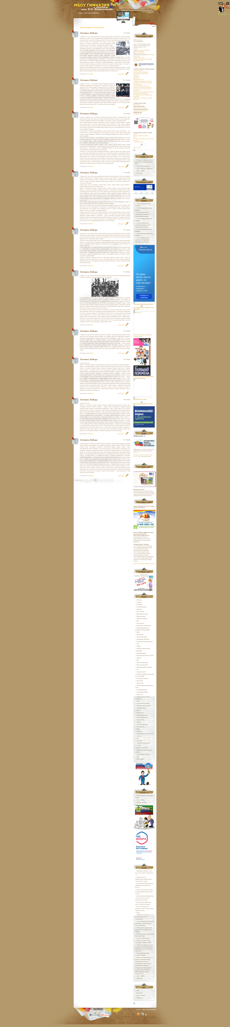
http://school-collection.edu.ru (143, 889)
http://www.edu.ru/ (141, 902)
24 (112, 480)
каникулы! (139, 658)
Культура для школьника (142, 665)
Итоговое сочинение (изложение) (140, 135)
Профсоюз (139, 722)
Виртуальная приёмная (91, 13)
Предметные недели (141, 708)
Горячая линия (136, 104)
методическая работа (141, 671)
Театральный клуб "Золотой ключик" (145, 733)
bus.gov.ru (135, 452)
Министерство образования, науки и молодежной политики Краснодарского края (144, 162)
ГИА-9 (135, 137)
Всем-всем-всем (140, 623)
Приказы (139, 710)
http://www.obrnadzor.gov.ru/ (143, 906)
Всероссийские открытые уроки (144, 625)
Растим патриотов (141, 726)
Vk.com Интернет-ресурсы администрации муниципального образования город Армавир (142, 225)
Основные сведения (137, 70)
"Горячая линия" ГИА (138, 141)
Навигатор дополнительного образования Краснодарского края (142, 59)
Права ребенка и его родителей (143, 705)
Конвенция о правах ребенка (143, 938)
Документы (136, 75)
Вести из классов (140, 611)
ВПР (138, 621)
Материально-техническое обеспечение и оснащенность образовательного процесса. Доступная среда (142, 82)
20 (105, 480)
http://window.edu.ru (141, 896)
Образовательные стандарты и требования (142, 98)
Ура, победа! (139, 740)
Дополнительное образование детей (144, 641)
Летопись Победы (88, 32)
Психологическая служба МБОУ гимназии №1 (144, 563)
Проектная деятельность (142, 717)
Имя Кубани (90, 74)
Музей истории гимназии (142, 678)
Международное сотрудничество (140, 93)
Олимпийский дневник (142, 689)
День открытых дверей (142, 637)
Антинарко (139, 602)
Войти (138, 990)
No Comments (127, 33)
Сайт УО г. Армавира (141, 802)
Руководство (136, 78)
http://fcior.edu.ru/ (140, 883)
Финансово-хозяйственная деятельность (142, 87)
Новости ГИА (140, 680)
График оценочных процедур (139, 107)
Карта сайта (136, 99)
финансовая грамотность (142, 747)
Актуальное (139, 600)
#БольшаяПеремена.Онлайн (139, 376)
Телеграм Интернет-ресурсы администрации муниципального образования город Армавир (142, 239)
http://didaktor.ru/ (140, 871)
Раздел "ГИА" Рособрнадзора (143, 166)
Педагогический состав (138, 79)
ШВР (138, 756)
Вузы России (139, 919)
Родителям (139, 731)
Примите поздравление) (142, 715)
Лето (138, 669)
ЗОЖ (138, 644)
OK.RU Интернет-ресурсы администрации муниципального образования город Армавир (142, 214)
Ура (137, 738)
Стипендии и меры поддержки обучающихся (143, 91)
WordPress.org (140, 997)
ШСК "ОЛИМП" (140, 759)
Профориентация (137, 113)
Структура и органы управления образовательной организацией (140, 72)
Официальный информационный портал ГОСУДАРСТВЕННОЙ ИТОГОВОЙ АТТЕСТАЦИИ (143, 969)
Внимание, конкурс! (141, 616)
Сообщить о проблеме (144, 296)
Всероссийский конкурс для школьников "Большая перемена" (142, 335)
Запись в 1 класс (137, 147)
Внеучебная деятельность (142, 614)
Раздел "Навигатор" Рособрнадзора (145, 168)
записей (139, 993)
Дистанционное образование (143, 639)
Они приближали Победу (142, 692)
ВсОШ (138, 632)
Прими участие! (140, 712)
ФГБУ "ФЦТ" (140, 173)
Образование (136, 76)
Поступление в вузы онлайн (143, 703)
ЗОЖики (139, 646)
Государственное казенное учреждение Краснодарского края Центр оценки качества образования (144, 923)
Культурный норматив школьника (144, 667)
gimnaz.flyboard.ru (141, 53)
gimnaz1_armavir (141, 57)
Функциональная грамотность (140, 110)
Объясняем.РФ (140, 683)
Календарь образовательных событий (145, 655)
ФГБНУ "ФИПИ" (141, 171)
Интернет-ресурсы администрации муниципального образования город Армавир (143, 929)
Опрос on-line (140, 694)
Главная (80, 13)
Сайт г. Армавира (141, 800)
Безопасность (139, 604)
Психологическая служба (142, 724)
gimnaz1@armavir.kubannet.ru (143, 50)
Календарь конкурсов (141, 653)
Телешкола (139, 736)
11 (97, 480)
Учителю (139, 745)
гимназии (149, 456)
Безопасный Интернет (141, 607)
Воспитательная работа (142, 618)
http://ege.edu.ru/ (140, 877)
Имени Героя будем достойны (143, 648)
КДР (138, 660)
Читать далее (121, 74)
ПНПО (138, 701)
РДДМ (138, 729)
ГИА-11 (135, 134)
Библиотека (139, 609)
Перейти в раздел (144, 574)
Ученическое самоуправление (143, 743)
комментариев (141, 995)
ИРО (138, 934)
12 (100, 480)
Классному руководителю (142, 662)
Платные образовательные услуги (141, 85)
